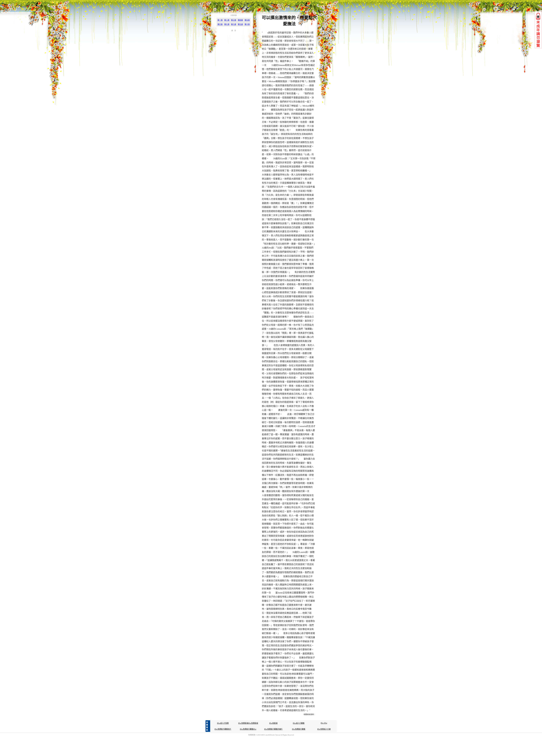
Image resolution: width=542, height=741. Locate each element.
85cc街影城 (273, 723)
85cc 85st (324, 723)
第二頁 (226, 20)
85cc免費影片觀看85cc (248, 729)
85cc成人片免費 (223, 723)
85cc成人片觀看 (298, 723)
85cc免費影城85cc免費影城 (248, 723)
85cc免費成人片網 (324, 729)
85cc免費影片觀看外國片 (273, 729)
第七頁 (226, 24)
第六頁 (220, 24)
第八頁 (233, 24)
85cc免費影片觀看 (298, 729)
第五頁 (247, 20)
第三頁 (233, 20)
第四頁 (240, 20)
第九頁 (240, 24)
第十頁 (247, 24)
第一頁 (220, 20)
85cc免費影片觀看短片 (223, 729)
